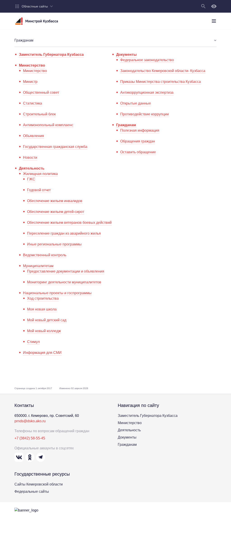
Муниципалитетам (38, 266)
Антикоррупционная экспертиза (146, 92)
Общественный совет (41, 92)
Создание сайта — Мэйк (161, 519)
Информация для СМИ (42, 353)
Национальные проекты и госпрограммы (57, 293)
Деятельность (31, 168)
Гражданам (126, 125)
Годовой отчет (39, 190)
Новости (30, 157)
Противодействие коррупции (144, 114)
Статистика (32, 103)
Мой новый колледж (44, 331)
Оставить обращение (138, 152)
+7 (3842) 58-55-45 (29, 438)
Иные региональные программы (54, 244)
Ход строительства (43, 298)
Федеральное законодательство (147, 60)
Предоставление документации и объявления (65, 271)
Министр (30, 82)
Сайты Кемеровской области (38, 484)
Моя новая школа (42, 309)
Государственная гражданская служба (55, 147)
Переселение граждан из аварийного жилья (64, 233)
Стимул (33, 342)
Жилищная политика (40, 174)
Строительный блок (39, 114)
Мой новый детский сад (46, 320)
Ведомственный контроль (44, 255)
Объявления (33, 136)
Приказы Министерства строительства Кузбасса (160, 82)
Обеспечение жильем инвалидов (54, 201)
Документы (126, 54)
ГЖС (31, 179)
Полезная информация (139, 130)
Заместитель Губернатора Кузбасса (51, 54)
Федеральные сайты (31, 491)
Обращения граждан (137, 141)
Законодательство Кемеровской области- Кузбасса (162, 71)
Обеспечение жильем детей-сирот (55, 212)
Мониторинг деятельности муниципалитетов (64, 282)
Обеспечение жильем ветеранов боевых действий (69, 222)
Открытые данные (135, 103)
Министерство (32, 65)
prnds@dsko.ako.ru (30, 421)
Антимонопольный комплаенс (48, 125)
